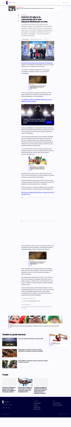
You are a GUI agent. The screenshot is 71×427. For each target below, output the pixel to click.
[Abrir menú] (3, 2)
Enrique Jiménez (26, 39)
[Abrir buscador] (64, 2)
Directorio (36, 405)
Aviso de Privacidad (56, 403)
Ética (68, 414)
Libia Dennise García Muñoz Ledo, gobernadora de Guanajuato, (37, 63)
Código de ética (37, 407)
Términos (64, 414)
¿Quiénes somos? (37, 403)
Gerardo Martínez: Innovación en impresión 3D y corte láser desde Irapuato (33, 122)
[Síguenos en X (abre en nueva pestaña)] (6, 408)
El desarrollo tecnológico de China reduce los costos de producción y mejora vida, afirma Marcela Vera (25, 390)
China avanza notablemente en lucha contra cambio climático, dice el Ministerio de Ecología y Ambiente (9, 390)
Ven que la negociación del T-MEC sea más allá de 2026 (30, 338)
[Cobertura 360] (11, 2)
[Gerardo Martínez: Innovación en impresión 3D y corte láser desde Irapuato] (37, 114)
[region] (37, 114)
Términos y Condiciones (57, 405)
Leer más (49, 122)
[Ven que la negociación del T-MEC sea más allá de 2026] (9, 342)
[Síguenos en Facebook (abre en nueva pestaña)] (3, 408)
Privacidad (60, 414)
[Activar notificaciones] (67, 2)
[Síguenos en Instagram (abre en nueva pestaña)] (9, 408)
